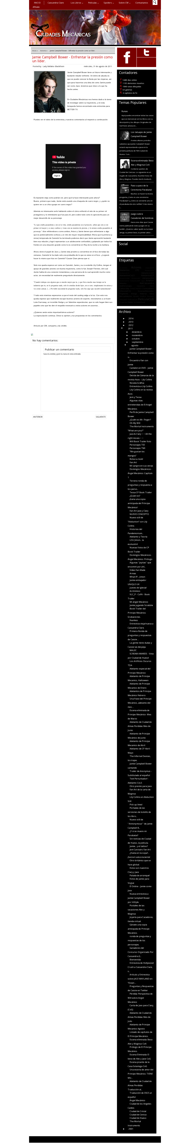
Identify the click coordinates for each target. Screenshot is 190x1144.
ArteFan (150, 280)
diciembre (136, 332)
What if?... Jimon (137, 576)
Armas (133, 573)
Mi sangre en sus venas (141, 465)
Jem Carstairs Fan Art (140, 849)
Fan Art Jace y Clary (139, 510)
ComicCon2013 (136, 288)
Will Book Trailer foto (140, 441)
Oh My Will (135, 423)
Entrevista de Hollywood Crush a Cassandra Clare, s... (141, 967)
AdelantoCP (150, 268)
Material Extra (147, 293)
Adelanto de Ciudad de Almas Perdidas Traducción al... (139, 1085)
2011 (130, 328)
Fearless (134, 620)
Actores (43, 51)
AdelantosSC (136, 278)
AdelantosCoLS (127, 275)
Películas (92, 2)
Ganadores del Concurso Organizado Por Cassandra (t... (140, 952)
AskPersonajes (126, 286)
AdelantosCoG (125, 273)
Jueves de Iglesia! (138, 587)
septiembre (137, 342)
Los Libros (76, 2)
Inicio (37, 2)
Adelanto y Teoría (138, 536)
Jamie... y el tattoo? (139, 846)
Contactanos (141, 2)
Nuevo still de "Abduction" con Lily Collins (137, 521)
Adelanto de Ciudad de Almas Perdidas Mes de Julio (139, 1017)
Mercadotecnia (126, 296)
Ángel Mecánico (137, 1100)
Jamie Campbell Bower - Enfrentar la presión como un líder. (72, 59)
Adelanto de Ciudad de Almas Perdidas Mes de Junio (139, 726)
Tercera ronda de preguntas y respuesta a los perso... (140, 484)
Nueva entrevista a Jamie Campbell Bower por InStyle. (139, 898)
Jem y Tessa (135, 397)
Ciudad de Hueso (138, 1118)
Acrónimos (123, 268)
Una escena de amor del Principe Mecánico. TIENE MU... (140, 1073)
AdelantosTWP (135, 281)
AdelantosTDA (148, 278)
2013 (130, 321)
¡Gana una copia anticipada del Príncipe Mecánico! (139, 503)
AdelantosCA (149, 270)
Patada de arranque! (140, 875)
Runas (124, 111)
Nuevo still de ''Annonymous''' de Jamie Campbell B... (140, 823)
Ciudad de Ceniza (138, 1114)
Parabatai (150, 296)
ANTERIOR (37, 416)
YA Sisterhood (139, 302)
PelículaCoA (132, 300)
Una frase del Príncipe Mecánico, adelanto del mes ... (139, 702)
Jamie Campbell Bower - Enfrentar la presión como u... (141, 352)
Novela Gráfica (137, 383)
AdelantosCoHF (147, 273)
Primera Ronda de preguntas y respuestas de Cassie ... (139, 635)
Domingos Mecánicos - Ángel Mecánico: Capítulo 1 (140, 473)
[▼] (124, 328)
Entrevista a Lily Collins (141, 386)
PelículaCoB (146, 299)
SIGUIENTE (101, 416)
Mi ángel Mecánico (139, 601)
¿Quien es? (135, 495)
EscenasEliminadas (146, 291)
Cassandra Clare (56, 2)
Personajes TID (137, 444)
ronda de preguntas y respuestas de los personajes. (139, 940)
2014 (130, 318)
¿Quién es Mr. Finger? (140, 419)
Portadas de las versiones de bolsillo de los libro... (139, 812)
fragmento (124, 293)
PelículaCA (124, 300)
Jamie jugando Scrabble (141, 605)
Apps (143, 281)
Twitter (130, 302)
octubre (136, 338)
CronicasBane (148, 288)
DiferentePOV (125, 291)
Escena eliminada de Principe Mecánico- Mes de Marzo (139, 714)
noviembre (137, 335)
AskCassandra (147, 283)
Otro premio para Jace (140, 786)
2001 (130, 1128)
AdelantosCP (147, 275)
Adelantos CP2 (129, 270)
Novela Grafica (139, 296)
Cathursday (124, 288)
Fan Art (133, 462)
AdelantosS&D (125, 278)
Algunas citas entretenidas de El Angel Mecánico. (140, 404)
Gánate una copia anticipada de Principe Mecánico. (138, 928)
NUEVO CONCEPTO (139, 514)
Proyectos (123, 302)
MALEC (133, 650)
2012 (130, 325)
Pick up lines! (136, 804)
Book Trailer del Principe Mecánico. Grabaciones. (137, 612)
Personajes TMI (137, 448)
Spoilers (108, 2)
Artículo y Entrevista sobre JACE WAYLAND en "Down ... (140, 978)
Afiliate (36, 7)
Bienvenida (135, 959)
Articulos (123, 283)
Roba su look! (136, 459)
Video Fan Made (137, 570)
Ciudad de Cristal (138, 1111)
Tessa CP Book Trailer (141, 492)
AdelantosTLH (124, 281)
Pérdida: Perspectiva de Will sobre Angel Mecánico (140, 997)
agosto (134, 345)
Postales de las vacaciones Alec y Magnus (136, 909)
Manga (134, 293)
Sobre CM (123, 2)
